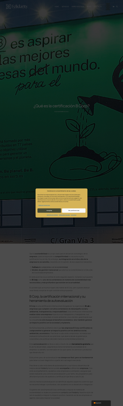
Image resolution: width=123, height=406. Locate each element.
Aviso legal (73, 215)
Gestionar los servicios (44, 205)
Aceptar (49, 210)
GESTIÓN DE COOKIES (52, 215)
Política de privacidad (64, 215)
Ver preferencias (73, 210)
